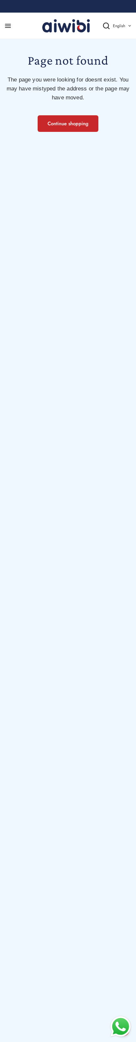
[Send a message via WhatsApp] (121, 1027)
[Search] (101, 25)
